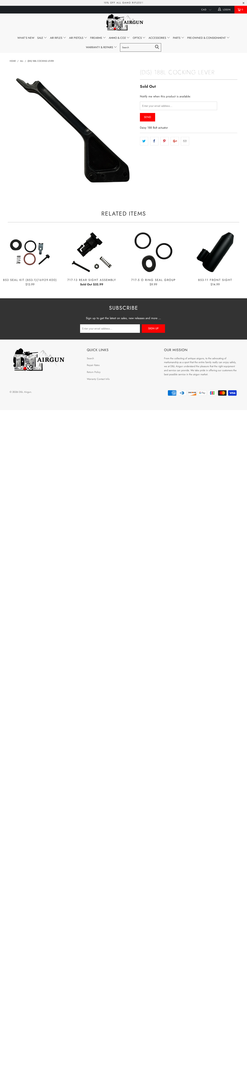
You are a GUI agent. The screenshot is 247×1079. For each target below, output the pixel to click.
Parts (177, 38)
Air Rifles (56, 38)
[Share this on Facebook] (154, 141)
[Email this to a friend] (185, 141)
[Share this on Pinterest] (164, 141)
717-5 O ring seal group (153, 252)
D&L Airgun (25, 392)
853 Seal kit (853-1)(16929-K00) (30, 252)
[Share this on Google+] (175, 141)
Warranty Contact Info (98, 379)
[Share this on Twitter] (144, 141)
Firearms (96, 38)
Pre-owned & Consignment (207, 38)
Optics (138, 38)
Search (90, 358)
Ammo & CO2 (118, 38)
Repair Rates (93, 365)
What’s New (25, 38)
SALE (40, 38)
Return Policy (94, 372)
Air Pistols (76, 38)
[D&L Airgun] (123, 22)
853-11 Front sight (215, 252)
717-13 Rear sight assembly (92, 252)
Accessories (158, 38)
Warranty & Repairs (100, 47)
